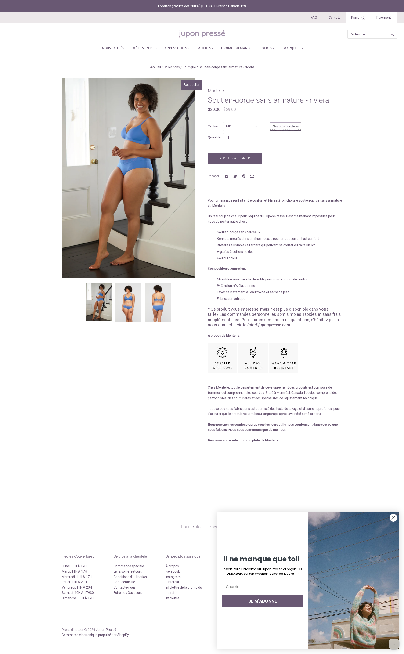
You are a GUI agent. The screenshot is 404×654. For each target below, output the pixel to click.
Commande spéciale (129, 566)
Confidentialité (124, 582)
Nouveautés (113, 48)
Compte (335, 17)
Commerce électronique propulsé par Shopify (95, 635)
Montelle (216, 90)
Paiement (383, 17)
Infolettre (172, 598)
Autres (204, 48)
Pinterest (172, 582)
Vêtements (143, 48)
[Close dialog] (393, 518)
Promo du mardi (236, 48)
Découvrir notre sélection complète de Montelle (243, 440)
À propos (172, 566)
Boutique (189, 67)
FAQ (314, 17)
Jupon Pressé (106, 630)
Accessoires (175, 48)
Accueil (155, 67)
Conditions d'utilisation (130, 577)
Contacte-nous (125, 587)
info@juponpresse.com (268, 324)
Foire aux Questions (128, 593)
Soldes (266, 48)
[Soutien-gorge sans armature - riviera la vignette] (157, 302)
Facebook (173, 571)
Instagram (173, 577)
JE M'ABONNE (263, 601)
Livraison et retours (128, 571)
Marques (291, 48)
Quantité (214, 137)
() (358, 17)
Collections (172, 67)
